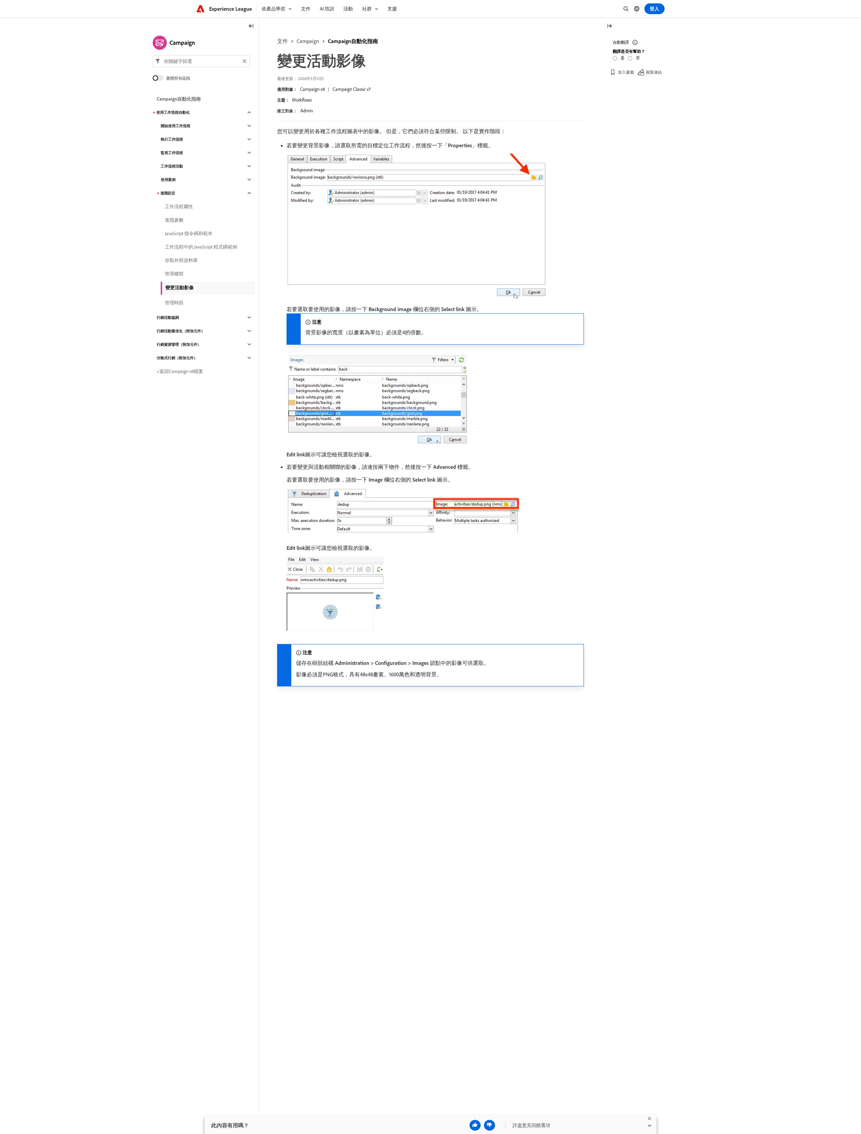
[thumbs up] (475, 1125)
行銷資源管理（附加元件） (179, 344)
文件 (282, 41)
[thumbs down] (489, 1125)
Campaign (308, 41)
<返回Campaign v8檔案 (180, 371)
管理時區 (174, 303)
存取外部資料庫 (181, 260)
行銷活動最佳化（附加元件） (181, 331)
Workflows (302, 100)
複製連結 (654, 72)
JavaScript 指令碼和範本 (189, 233)
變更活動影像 (179, 288)
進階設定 (167, 193)
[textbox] (201, 61)
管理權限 (174, 274)
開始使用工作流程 (175, 125)
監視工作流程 (172, 152)
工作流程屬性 (179, 206)
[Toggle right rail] (609, 26)
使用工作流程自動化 (173, 112)
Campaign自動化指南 (353, 41)
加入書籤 (626, 72)
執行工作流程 (172, 139)
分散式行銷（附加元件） (177, 357)
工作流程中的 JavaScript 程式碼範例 (201, 247)
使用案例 (168, 179)
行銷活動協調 (168, 317)
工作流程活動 (172, 166)
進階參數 (174, 220)
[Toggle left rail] (251, 26)
